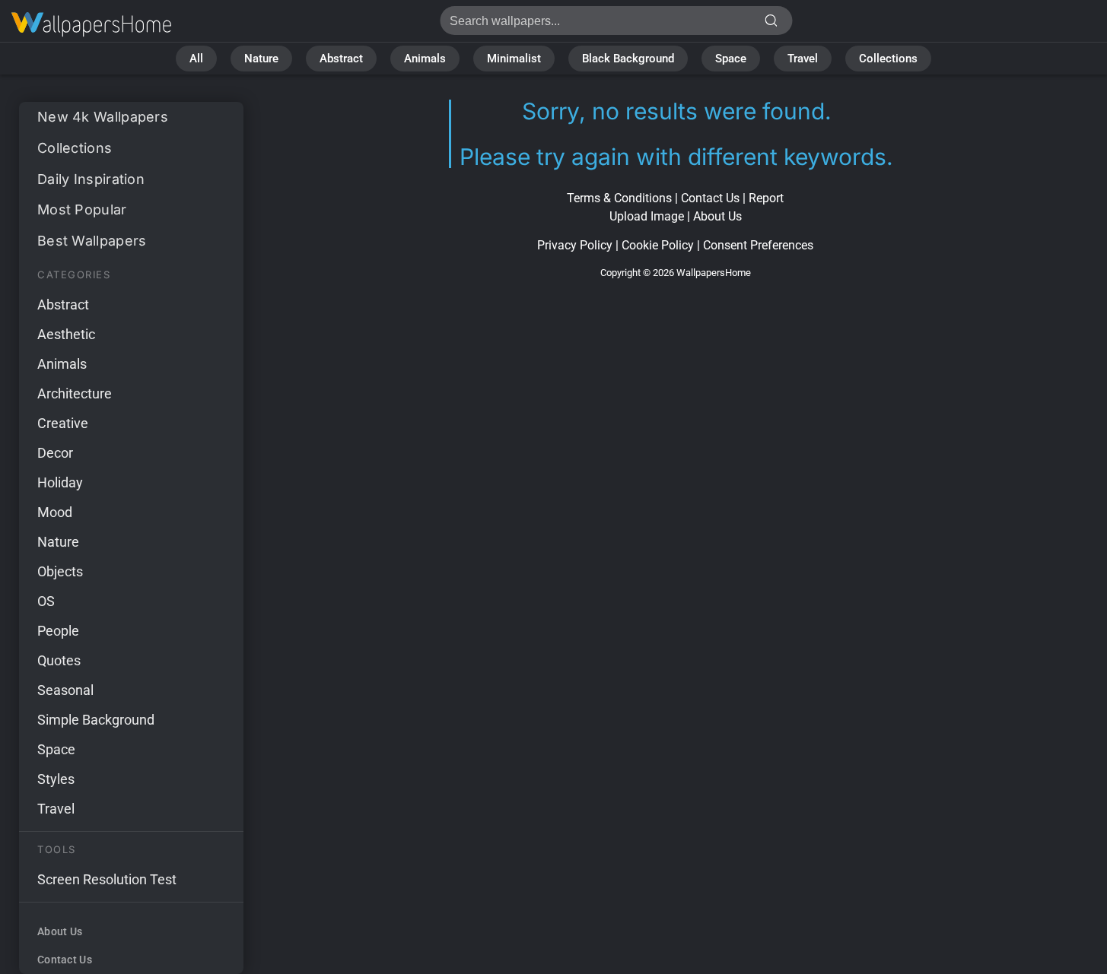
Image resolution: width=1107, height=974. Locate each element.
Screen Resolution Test (107, 879)
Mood (54, 512)
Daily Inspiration (91, 179)
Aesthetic (66, 334)
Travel (802, 58)
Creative (62, 423)
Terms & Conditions (619, 198)
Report (766, 198)
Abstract (341, 58)
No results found (91, 24)
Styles (56, 779)
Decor (55, 453)
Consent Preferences (758, 245)
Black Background (628, 58)
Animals (425, 58)
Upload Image (646, 216)
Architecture (74, 393)
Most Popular (82, 209)
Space (730, 58)
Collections (888, 58)
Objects (60, 571)
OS (46, 601)
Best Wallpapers (92, 241)
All (196, 58)
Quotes (59, 660)
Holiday (60, 482)
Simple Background (95, 720)
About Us (59, 931)
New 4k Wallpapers (102, 117)
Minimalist (514, 58)
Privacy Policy (574, 245)
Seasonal (65, 690)
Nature (261, 58)
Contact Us (64, 959)
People (58, 631)
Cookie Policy (658, 245)
